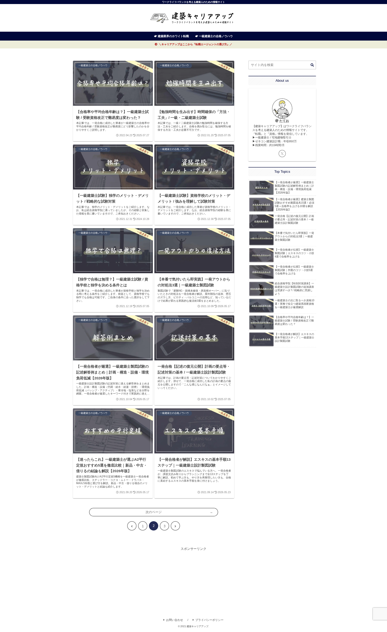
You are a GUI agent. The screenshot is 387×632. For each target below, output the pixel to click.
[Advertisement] (193, 580)
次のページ (154, 512)
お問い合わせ (174, 620)
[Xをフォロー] (282, 153)
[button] (312, 65)
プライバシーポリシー (209, 620)
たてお (284, 120)
